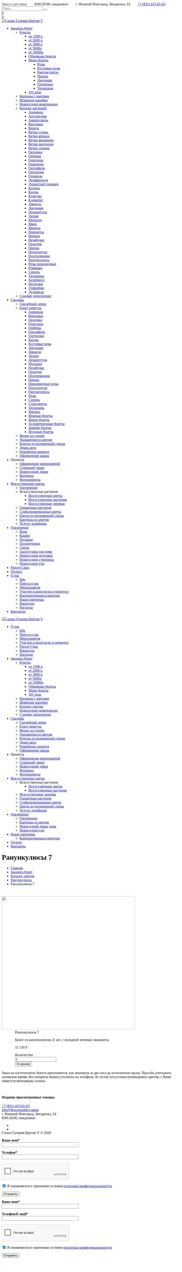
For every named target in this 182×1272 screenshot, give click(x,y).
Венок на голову (32, 436)
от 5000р (35, 48)
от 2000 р (35, 40)
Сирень (34, 272)
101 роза (34, 92)
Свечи (24, 547)
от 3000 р (35, 44)
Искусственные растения (47, 500)
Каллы (33, 192)
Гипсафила (36, 168)
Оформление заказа (34, 456)
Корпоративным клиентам (40, 595)
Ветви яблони (38, 136)
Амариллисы (38, 120)
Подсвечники (30, 543)
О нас (15, 575)
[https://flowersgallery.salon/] (22, 21)
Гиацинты (36, 164)
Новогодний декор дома (38, 826)
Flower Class (20, 567)
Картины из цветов (34, 519)
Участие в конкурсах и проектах (44, 591)
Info (22, 579)
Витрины (27, 476)
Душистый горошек (43, 184)
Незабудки (36, 240)
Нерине (34, 236)
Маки (32, 224)
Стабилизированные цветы (40, 512)
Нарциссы (36, 232)
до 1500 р (35, 36)
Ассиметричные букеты (46, 424)
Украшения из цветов (36, 440)
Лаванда (34, 204)
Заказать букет (21, 28)
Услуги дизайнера (33, 523)
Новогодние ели (32, 563)
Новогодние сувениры (37, 559)
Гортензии (45, 84)
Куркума (35, 196)
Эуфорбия (36, 288)
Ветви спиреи (38, 148)
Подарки (26, 539)
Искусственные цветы (28, 484)
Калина (34, 188)
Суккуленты (37, 404)
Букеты (25, 32)
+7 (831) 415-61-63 (151, 4)
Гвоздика (35, 152)
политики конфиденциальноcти (87, 1186)
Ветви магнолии (40, 144)
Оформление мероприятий (40, 464)
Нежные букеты (40, 416)
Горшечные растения (35, 508)
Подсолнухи (37, 252)
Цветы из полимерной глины (42, 515)
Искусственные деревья (46, 504)
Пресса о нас (29, 583)
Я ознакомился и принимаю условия (35, 1186)
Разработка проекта (34, 452)
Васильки (35, 124)
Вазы (23, 531)
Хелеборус (36, 280)
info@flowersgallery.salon (20, 1110)
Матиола (35, 220)
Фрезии (34, 412)
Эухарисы (36, 292)
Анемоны (35, 112)
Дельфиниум (38, 180)
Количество (24, 1055)
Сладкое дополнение (35, 296)
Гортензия (36, 172)
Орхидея (35, 244)
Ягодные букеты (40, 432)
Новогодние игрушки (36, 555)
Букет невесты (31, 308)
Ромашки (35, 268)
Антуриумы (37, 116)
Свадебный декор (33, 304)
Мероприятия (30, 587)
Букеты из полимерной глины (42, 444)
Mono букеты (38, 60)
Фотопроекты (30, 480)
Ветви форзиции (41, 140)
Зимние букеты (39, 428)
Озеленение (29, 488)
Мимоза (34, 228)
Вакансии (27, 603)
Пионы (42, 76)
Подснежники (39, 256)
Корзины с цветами (34, 96)
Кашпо (25, 535)
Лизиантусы (37, 212)
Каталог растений (33, 108)
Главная (17, 868)
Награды (26, 607)
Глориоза (35, 176)
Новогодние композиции (39, 104)
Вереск (33, 128)
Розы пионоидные (42, 264)
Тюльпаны (45, 88)
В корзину (23, 1064)
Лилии (33, 216)
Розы (41, 64)
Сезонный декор (32, 468)
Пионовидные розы (43, 384)
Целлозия (35, 284)
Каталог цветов (31, 706)
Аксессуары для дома (36, 551)
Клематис (35, 200)
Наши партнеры (32, 599)
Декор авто (28, 448)
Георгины (35, 160)
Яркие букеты (38, 420)
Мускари (35, 364)
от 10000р (35, 52)
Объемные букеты (42, 56)
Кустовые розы (48, 68)
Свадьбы (17, 300)
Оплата (16, 571)
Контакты (18, 611)
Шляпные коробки (34, 100)
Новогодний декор (34, 472)
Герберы (34, 156)
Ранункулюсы (47, 72)
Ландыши (44, 80)
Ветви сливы (38, 132)
